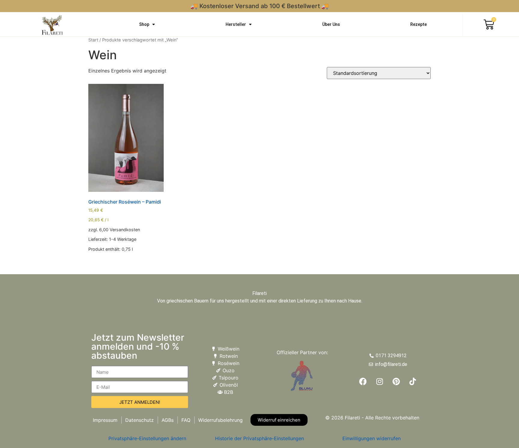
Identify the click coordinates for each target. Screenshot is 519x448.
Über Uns (331, 24)
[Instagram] (379, 381)
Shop (144, 24)
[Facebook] (363, 381)
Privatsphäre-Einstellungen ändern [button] (147, 438)
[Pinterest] (396, 381)
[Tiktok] (412, 381)
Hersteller (236, 24)
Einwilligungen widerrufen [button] (371, 438)
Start (93, 40)
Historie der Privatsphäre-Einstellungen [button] (259, 438)
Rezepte (418, 24)
